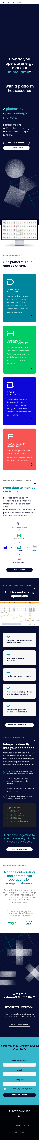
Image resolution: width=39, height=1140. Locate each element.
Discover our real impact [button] (19, 724)
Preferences (19, 1127)
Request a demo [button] (16, 148)
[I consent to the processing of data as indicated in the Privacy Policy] (5, 1089)
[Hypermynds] (11, 2)
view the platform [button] (19, 849)
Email (19, 1070)
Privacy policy (14, 1125)
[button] (35, 2)
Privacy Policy (25, 1090)
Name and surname (19, 1060)
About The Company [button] (19, 1024)
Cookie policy (24, 1125)
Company (19, 1080)
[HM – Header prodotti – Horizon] (19, 348)
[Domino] (19, 298)
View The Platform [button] (16, 143)
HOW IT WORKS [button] (19, 569)
